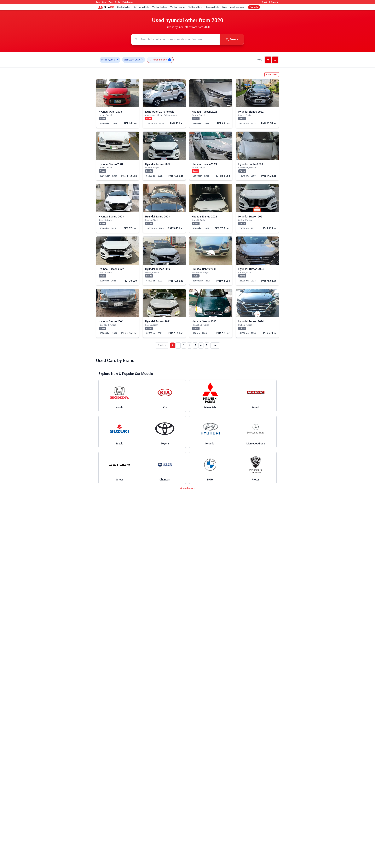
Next (215, 345)
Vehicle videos (195, 7)
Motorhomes (127, 2)
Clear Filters (271, 74)
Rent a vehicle (212, 7)
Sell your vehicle (141, 7)
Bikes (104, 2)
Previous (161, 345)
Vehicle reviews (177, 7)
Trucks (117, 2)
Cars (98, 2)
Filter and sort (161, 59)
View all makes (187, 488)
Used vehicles (123, 7)
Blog (224, 7)
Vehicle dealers (159, 7)
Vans (110, 2)
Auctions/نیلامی (237, 7)
